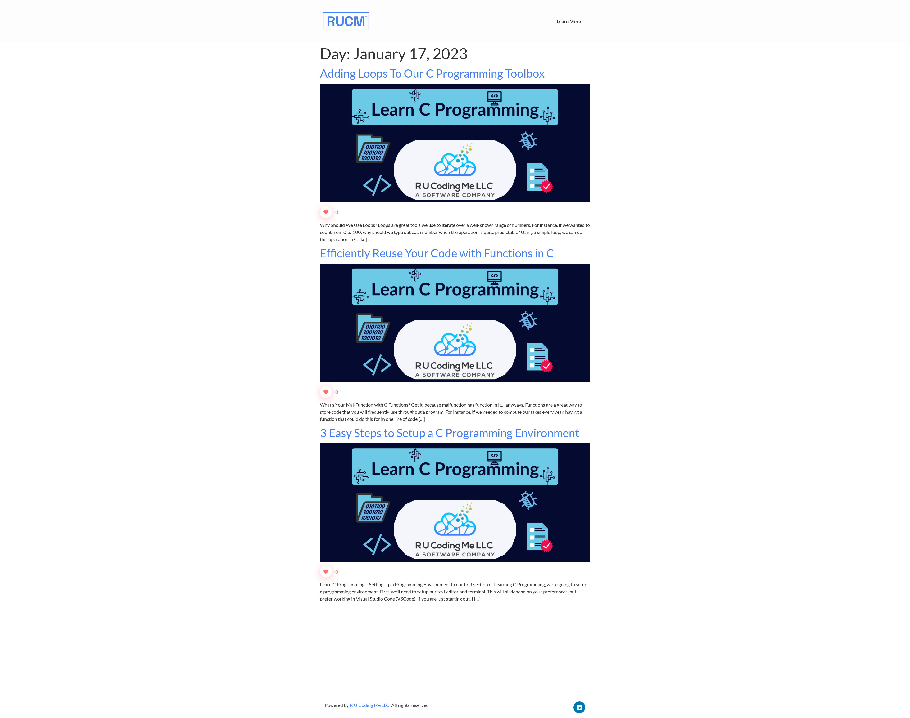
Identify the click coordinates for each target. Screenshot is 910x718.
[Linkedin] (579, 707)
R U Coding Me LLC (369, 705)
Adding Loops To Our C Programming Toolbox (432, 73)
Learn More (569, 21)
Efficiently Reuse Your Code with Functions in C (437, 253)
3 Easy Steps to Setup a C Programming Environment (449, 433)
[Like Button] (326, 212)
